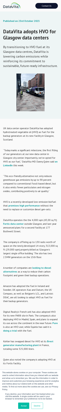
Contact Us (46, 5)
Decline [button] (37, 405)
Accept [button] (24, 405)
